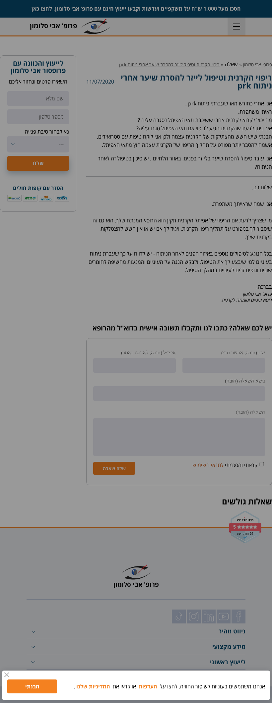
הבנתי (32, 686)
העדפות (148, 686)
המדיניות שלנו (93, 686)
